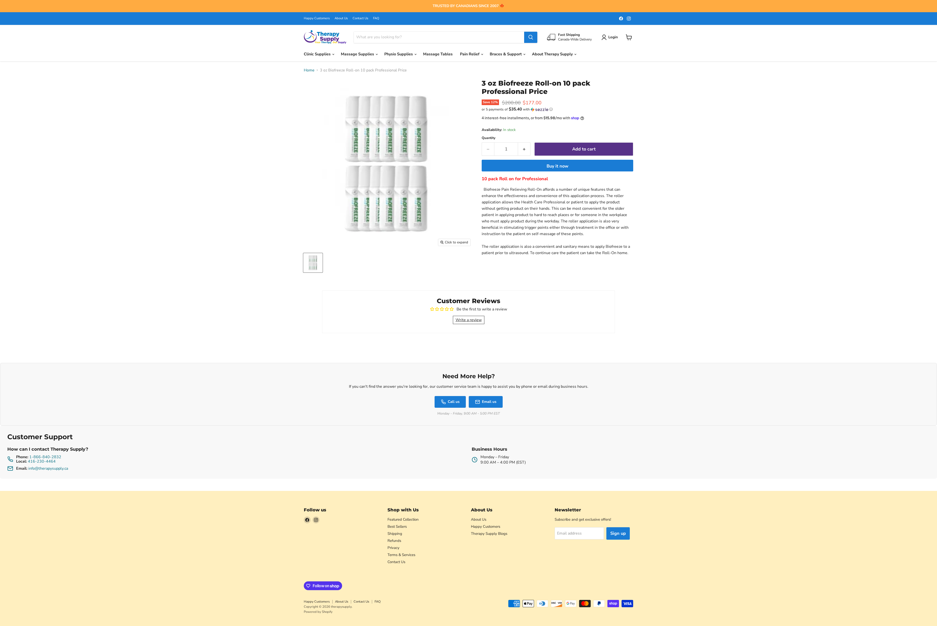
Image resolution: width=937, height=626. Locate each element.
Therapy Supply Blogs (489, 533)
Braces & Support (506, 54)
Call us (453, 401)
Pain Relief (470, 54)
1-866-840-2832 (45, 457)
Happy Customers (317, 18)
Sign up (618, 533)
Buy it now (557, 166)
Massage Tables (438, 54)
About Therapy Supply (553, 54)
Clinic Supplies (318, 54)
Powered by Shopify (318, 612)
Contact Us (360, 18)
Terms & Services (401, 554)
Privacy (393, 547)
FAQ (376, 18)
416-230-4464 (42, 461)
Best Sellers (397, 526)
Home (309, 70)
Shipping (394, 533)
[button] (557, 109)
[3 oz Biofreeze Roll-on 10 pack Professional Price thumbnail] (313, 262)
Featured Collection (403, 519)
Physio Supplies (399, 54)
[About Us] (468, 6)
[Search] (530, 37)
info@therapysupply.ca (48, 468)
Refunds (394, 540)
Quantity (488, 138)
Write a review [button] (469, 320)
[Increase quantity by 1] (524, 149)
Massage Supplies (358, 54)
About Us (341, 18)
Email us (489, 401)
